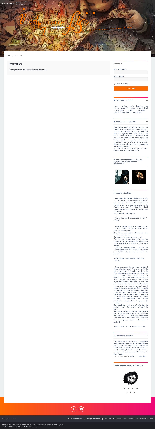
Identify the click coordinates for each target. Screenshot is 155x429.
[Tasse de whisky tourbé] (132, 388)
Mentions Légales (57, 425)
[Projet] (77, 25)
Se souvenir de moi (123, 84)
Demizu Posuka (28, 426)
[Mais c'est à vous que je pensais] (139, 177)
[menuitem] (18, 3)
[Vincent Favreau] (130, 378)
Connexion (118, 64)
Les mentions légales (121, 356)
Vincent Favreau (26, 425)
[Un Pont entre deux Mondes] (122, 177)
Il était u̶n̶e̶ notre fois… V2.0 (10, 425)
